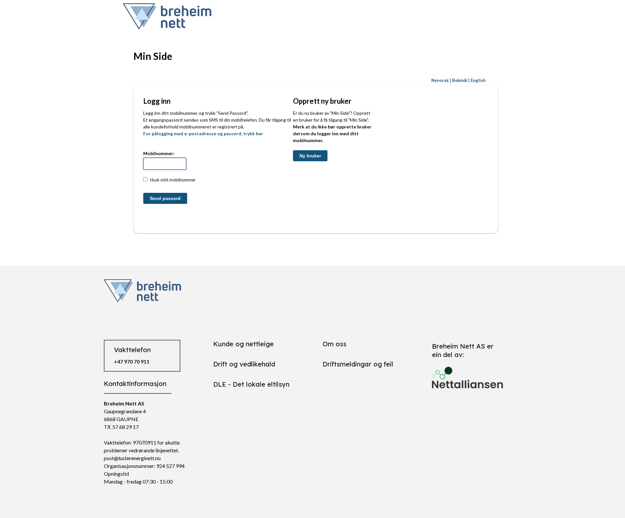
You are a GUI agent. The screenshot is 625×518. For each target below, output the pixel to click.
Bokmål (459, 80)
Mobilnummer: (158, 153)
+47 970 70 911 (131, 361)
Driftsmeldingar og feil (358, 364)
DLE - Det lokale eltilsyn (251, 384)
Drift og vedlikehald (244, 364)
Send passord (165, 198)
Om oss (334, 344)
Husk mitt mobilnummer (173, 179)
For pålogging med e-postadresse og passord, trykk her (203, 133)
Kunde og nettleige (243, 344)
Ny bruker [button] (310, 155)
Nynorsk (440, 80)
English (478, 80)
